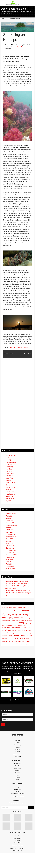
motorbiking (23, 625)
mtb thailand (12, 630)
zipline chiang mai (24, 644)
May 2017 (9, 541)
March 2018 (10, 532)
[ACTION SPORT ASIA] (17, 3)
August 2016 (10, 557)
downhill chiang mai (16, 620)
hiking (21, 622)
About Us (17, 836)
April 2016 (9, 564)
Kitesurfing (9, 471)
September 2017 (11, 537)
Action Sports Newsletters (17, 796)
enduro (4, 623)
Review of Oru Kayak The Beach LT (17, 584)
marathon (16, 625)
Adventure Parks (17, 754)
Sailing (8, 485)
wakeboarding (10, 494)
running (12, 633)
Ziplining (17, 740)
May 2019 (9, 518)
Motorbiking (9, 476)
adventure (5, 607)
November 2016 (11, 550)
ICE (5, 625)
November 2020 (11, 514)
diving (9, 620)
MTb (6, 630)
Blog (17, 787)
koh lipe (12, 347)
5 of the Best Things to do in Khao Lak (18, 590)
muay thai (21, 630)
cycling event (16, 614)
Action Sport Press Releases (17, 793)
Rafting (8, 480)
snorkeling (19, 347)
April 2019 (9, 521)
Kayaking (9, 469)
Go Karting (9, 467)
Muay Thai (9, 478)
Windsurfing (10, 499)
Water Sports (24, 47)
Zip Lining (9, 501)
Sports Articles (17, 789)
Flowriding (17, 777)
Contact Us (17, 840)
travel (10, 640)
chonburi (25, 610)
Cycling (8, 460)
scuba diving (27, 633)
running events (19, 633)
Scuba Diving (17, 47)
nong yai (28, 630)
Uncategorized (10, 492)
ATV (7, 457)
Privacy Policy (17, 842)
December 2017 (11, 534)
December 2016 (11, 548)
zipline (18, 644)
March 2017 (10, 543)
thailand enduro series (16, 635)
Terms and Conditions (17, 845)
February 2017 (10, 546)
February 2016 (10, 566)
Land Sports (10, 473)
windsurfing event (6, 644)
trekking (17, 641)
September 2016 (11, 555)
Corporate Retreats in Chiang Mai (17, 581)
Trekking (8, 489)
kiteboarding (9, 625)
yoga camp (13, 644)
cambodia (5, 611)
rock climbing (6, 633)
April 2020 (9, 516)
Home (2, 18)
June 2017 (9, 539)
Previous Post (8, 354)
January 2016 (10, 568)
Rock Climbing (10, 483)
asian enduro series (15, 607)
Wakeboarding (17, 763)
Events (17, 791)
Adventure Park (11, 455)
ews (17, 623)
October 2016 (10, 552)
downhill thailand (26, 620)
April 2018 (9, 530)
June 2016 (9, 559)
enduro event (11, 623)
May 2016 (9, 562)
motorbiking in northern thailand (11, 627)
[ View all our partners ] (17, 700)
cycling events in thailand (17, 618)
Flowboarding (10, 464)
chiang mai (15, 610)
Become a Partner (17, 838)
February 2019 (10, 523)
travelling (27, 347)
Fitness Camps (11, 462)
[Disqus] (17, 380)
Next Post (27, 354)
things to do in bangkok (21, 638)
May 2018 (9, 527)
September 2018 (11, 525)
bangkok (26, 607)
